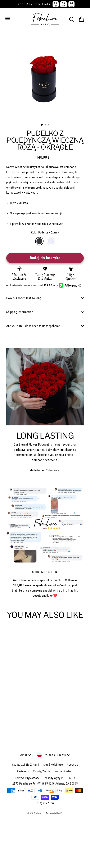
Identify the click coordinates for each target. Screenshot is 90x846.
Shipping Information (19, 312)
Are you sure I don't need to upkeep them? (33, 326)
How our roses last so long (23, 298)
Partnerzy (23, 771)
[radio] (39, 241)
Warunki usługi (64, 771)
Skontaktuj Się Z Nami (25, 764)
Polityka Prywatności (27, 778)
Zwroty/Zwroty (42, 771)
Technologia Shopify (54, 813)
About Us (72, 764)
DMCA (71, 778)
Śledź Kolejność (53, 764)
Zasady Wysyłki (53, 778)
